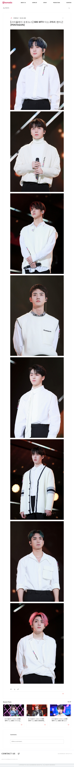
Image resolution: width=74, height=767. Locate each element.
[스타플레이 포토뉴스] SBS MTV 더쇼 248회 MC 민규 (59, 720)
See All (69, 701)
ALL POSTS (6, 8)
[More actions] (63, 18)
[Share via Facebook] (11, 689)
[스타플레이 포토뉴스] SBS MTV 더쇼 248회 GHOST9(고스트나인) (36, 720)
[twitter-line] (19, 754)
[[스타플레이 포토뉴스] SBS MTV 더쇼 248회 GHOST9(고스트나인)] (37, 710)
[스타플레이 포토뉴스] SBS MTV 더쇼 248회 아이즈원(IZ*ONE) (13, 720)
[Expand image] (37, 69)
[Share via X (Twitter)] (14, 689)
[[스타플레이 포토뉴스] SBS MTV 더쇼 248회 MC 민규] (60, 710)
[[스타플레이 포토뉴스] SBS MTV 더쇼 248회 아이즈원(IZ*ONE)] (13, 710)
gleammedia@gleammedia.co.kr (10, 759)
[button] (69, 8)
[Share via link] (18, 689)
